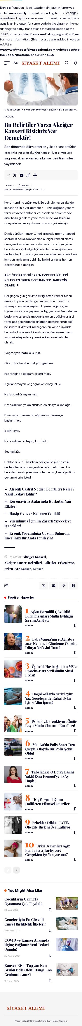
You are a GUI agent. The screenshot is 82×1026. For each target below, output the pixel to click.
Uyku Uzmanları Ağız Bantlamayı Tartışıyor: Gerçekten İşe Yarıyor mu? (47, 850)
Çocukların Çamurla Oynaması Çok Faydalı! (23, 901)
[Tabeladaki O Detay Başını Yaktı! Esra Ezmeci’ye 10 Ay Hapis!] (13, 774)
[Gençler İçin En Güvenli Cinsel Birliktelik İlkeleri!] (67, 923)
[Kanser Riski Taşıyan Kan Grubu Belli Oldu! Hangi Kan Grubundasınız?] (67, 969)
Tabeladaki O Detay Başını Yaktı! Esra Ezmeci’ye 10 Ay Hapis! (49, 776)
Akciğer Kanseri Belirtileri (23, 563)
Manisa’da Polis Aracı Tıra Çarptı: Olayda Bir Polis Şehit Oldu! (50, 748)
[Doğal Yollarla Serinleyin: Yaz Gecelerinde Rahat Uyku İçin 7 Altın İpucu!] (13, 696)
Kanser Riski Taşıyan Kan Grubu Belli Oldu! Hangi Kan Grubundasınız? (28, 970)
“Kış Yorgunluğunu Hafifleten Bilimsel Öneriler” (48, 801)
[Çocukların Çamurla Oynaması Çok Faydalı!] (67, 903)
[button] (8, 62)
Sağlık (9, 116)
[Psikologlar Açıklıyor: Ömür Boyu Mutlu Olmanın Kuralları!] (13, 723)
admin (8, 185)
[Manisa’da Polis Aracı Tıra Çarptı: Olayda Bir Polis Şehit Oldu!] (13, 747)
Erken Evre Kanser (17, 569)
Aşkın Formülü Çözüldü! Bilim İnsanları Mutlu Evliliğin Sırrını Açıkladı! (49, 616)
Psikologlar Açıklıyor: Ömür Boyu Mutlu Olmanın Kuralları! (51, 723)
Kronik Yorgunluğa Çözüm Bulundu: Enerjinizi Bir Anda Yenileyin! (37, 536)
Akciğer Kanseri (34, 557)
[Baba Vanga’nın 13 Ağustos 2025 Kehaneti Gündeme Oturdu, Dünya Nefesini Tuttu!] (13, 641)
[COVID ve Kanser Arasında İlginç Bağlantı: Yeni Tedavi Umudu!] (67, 944)
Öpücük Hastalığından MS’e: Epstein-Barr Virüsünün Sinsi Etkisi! (51, 670)
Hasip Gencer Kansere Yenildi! (34, 513)
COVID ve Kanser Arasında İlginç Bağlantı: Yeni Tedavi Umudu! (26, 945)
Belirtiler (50, 563)
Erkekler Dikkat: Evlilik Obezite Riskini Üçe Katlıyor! (48, 824)
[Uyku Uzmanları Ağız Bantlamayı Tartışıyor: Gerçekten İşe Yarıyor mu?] (13, 848)
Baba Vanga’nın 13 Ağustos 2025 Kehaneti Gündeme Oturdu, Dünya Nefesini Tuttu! (51, 643)
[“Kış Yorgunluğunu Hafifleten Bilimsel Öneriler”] (13, 801)
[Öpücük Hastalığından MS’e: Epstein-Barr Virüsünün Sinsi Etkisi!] (13, 669)
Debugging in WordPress (62, 34)
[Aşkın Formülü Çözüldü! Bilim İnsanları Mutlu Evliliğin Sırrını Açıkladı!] (13, 614)
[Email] (21, 175)
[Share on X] (15, 175)
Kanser (38, 569)
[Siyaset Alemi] (41, 63)
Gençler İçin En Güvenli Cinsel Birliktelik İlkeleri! (25, 921)
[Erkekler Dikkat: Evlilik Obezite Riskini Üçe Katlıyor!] (13, 825)
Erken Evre (66, 563)
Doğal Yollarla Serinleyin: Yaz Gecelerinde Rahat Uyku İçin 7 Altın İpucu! (49, 698)
